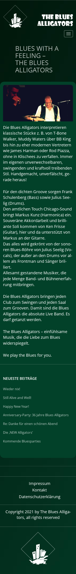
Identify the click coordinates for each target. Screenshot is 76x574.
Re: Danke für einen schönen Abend (30, 424)
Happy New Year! (16, 406)
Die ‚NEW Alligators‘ (18, 432)
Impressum (39, 483)
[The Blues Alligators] (38, 11)
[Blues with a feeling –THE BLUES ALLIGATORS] (38, 102)
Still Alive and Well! (17, 397)
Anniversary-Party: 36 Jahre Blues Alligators (36, 415)
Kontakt (39, 490)
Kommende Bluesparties (22, 441)
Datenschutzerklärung (39, 496)
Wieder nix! (11, 389)
